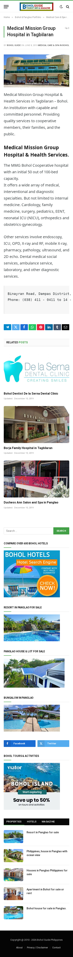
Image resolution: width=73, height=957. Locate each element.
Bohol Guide (14, 45)
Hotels (32, 821)
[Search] (67, 6)
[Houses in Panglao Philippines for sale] (13, 874)
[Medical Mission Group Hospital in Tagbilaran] (36, 70)
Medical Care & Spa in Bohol (53, 45)
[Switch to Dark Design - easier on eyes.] (61, 6)
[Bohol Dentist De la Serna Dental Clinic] (36, 370)
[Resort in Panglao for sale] (13, 836)
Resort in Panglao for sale (43, 832)
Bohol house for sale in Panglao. (46, 908)
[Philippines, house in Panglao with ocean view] (13, 855)
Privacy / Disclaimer (37, 947)
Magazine (48, 821)
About (19, 947)
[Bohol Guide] (36, 7)
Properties (14, 821)
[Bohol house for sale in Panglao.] (13, 912)
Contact (56, 947)
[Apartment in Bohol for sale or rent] (13, 893)
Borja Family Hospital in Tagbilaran (28, 448)
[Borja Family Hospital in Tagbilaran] (36, 424)
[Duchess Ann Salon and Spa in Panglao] (36, 478)
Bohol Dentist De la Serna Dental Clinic (31, 393)
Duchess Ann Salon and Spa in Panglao (31, 502)
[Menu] (6, 6)
